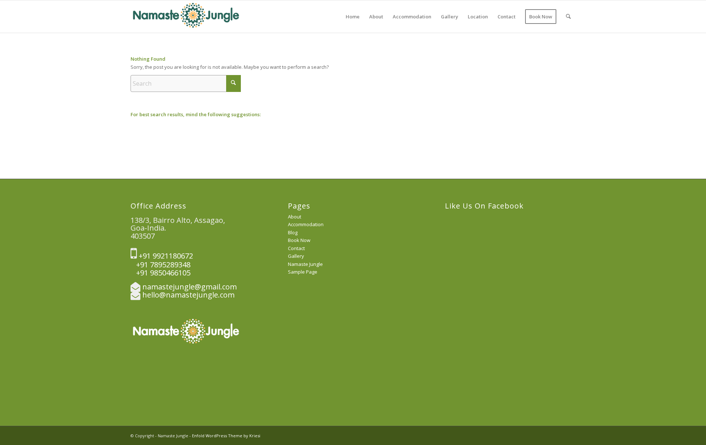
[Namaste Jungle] (186, 16)
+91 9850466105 (160, 273)
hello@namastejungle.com (188, 295)
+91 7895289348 (160, 265)
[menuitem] (352, 16)
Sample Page (302, 271)
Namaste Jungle (305, 264)
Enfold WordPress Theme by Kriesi (226, 435)
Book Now (299, 240)
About (294, 216)
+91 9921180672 (165, 256)
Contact (296, 248)
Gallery (296, 256)
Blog (292, 232)
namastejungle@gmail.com (189, 287)
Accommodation (306, 224)
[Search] (568, 16)
